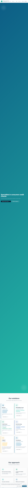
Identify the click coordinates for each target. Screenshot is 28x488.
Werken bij (23, 1)
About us (19, 1)
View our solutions (15, 201)
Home (10, 1)
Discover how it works (5, 201)
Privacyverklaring (25, 484)
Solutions (13, 1)
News (16, 1)
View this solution (18, 415)
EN (26, 1)
